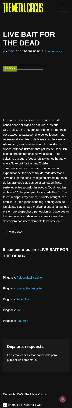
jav (19, 310)
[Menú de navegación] (64, 8)
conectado (43, 355)
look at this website (29, 288)
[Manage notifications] (62, 399)
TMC (11, 51)
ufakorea (22, 320)
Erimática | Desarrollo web (24, 404)
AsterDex (23, 299)
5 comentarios (53, 51)
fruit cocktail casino (29, 277)
